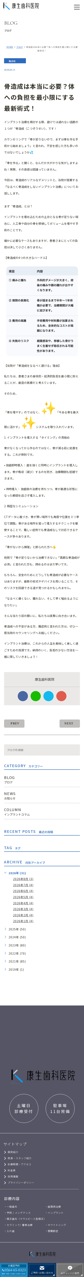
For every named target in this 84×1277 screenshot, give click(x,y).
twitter (48, 696)
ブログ (19, 46)
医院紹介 (13, 1152)
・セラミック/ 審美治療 (18, 1225)
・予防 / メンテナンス (17, 1212)
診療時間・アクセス (19, 1164)
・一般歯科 (10, 1206)
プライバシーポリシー (21, 1182)
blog (12, 61)
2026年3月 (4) (23, 909)
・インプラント (54, 1212)
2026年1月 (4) (23, 921)
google (61, 696)
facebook (23, 696)
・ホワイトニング (55, 1225)
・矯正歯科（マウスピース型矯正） (25, 1218)
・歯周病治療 (53, 1206)
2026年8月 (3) (23, 879)
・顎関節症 (51, 1231)
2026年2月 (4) (23, 915)
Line (36, 696)
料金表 (12, 1170)
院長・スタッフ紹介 (20, 1158)
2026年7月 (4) (23, 885)
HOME (10, 46)
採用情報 (13, 1176)
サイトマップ (15, 1144)
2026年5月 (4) (23, 897)
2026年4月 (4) (23, 903)
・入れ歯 (9, 1231)
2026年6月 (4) (23, 891)
